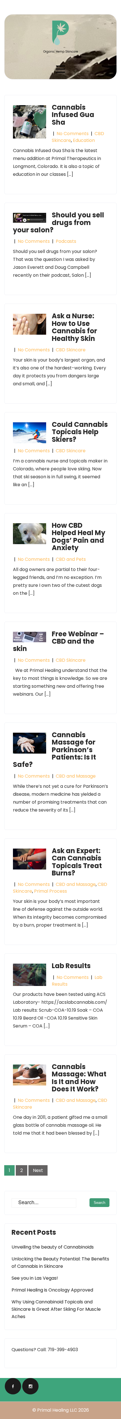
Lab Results (71, 965)
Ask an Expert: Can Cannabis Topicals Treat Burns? (77, 862)
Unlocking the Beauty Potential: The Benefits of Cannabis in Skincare (60, 1262)
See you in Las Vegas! (35, 1278)
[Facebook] (13, 1386)
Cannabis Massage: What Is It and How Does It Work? (79, 1078)
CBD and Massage (76, 776)
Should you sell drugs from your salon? (58, 222)
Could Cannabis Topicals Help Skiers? (80, 432)
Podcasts (66, 241)
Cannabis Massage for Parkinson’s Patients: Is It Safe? (54, 749)
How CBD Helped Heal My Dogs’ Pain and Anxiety (78, 536)
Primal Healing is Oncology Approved (52, 1290)
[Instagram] (30, 1386)
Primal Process (50, 891)
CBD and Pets (71, 559)
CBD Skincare (71, 350)
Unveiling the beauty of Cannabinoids (53, 1247)
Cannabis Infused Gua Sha (73, 115)
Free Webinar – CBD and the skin (58, 641)
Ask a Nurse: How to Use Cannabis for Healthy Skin (74, 327)
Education (84, 140)
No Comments (73, 133)
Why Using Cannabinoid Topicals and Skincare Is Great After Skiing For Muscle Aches (56, 1309)
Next (38, 1170)
